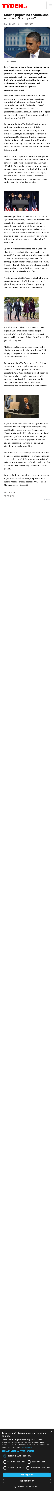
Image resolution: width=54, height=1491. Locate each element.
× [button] (51, 1432)
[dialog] (27, 1460)
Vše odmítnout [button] (27, 1481)
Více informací (26, 1447)
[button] (27, 1451)
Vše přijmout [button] (27, 1475)
